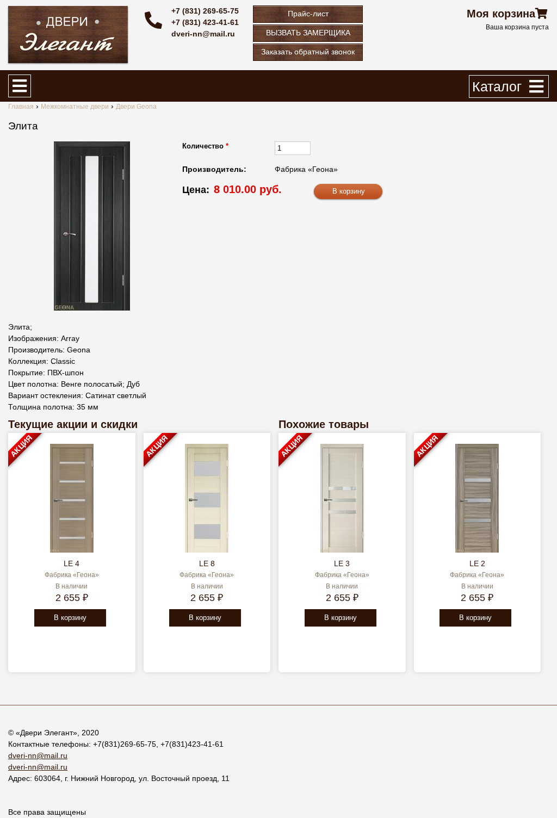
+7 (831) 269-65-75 (205, 11)
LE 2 (477, 563)
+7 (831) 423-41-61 (205, 22)
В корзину (70, 618)
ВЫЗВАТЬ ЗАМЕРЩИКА (308, 32)
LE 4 (71, 563)
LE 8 (207, 563)
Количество (205, 146)
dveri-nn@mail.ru (203, 33)
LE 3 (342, 563)
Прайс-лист (308, 13)
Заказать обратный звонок (308, 51)
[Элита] (92, 226)
